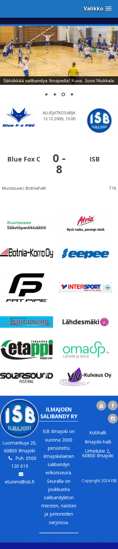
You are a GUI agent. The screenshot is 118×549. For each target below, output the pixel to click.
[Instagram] (113, 419)
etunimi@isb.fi (19, 482)
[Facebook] (113, 405)
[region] (59, 65)
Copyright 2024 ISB (99, 480)
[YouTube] (101, 405)
